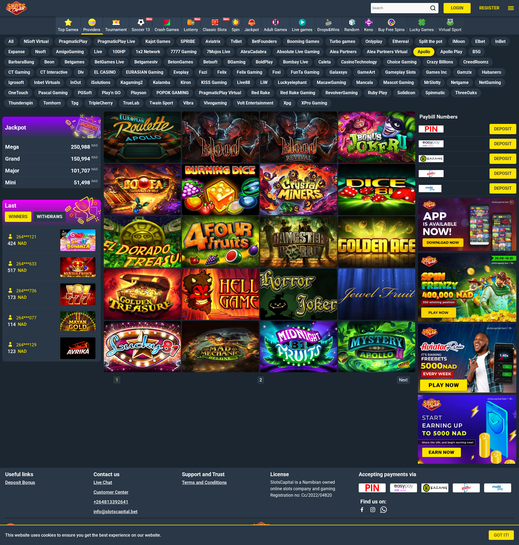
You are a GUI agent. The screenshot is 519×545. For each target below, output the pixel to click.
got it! (501, 535)
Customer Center (111, 492)
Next (403, 379)
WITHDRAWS (49, 216)
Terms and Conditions (204, 482)
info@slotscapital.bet (116, 511)
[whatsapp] (383, 509)
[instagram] (373, 509)
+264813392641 (111, 502)
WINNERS (18, 216)
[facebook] (362, 509)
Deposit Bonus (20, 482)
